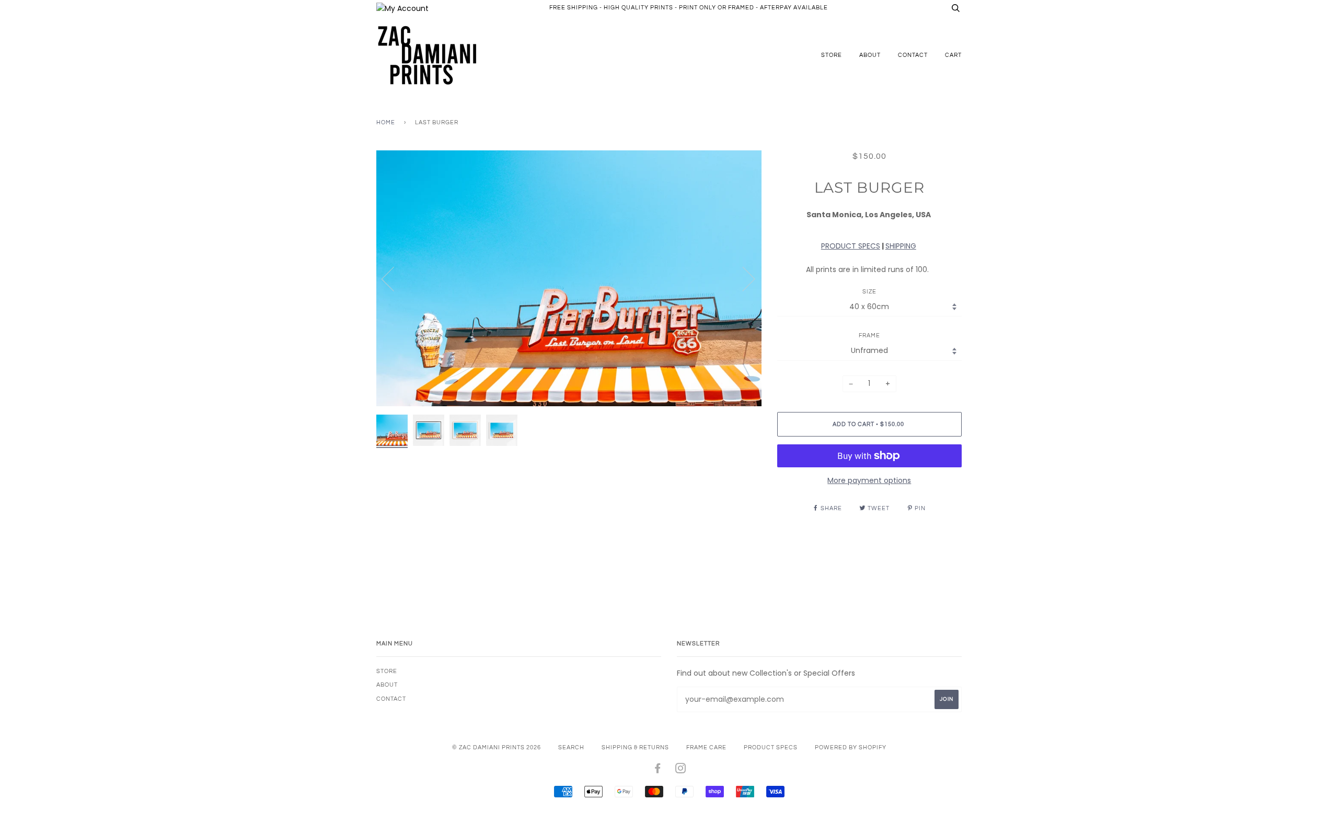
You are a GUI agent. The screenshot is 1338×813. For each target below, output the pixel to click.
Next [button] (742, 278)
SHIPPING (900, 246)
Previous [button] (394, 278)
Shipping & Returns (635, 747)
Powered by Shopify (850, 747)
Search (571, 747)
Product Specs (771, 747)
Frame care (706, 747)
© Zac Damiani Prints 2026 (496, 747)
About (870, 55)
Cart (953, 55)
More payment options (869, 480)
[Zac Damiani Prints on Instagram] (680, 770)
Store (831, 55)
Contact (913, 55)
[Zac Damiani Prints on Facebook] (657, 770)
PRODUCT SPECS (850, 246)
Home (385, 122)
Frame (869, 335)
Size (869, 291)
